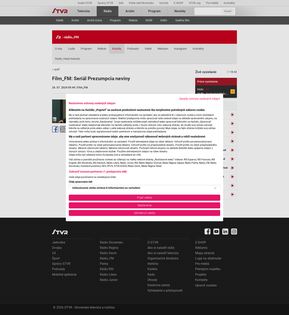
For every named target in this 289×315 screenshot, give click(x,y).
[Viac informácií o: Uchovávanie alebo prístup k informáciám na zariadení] (215, 188)
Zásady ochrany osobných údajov (199, 98)
